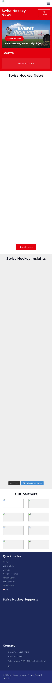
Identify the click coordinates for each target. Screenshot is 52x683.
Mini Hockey (9, 582)
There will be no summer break (24, 224)
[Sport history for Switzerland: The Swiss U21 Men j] (26, 305)
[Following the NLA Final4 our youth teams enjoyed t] (26, 439)
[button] (49, 3)
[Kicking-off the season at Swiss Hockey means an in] (26, 278)
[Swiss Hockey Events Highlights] (26, 93)
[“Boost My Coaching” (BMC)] (26, 150)
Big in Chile (8, 566)
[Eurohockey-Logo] (26, 629)
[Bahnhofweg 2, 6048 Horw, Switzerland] (5, 661)
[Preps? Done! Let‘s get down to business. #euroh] (26, 385)
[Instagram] (13, 666)
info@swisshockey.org (18, 652)
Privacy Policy (34, 675)
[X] (8, 666)
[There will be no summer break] (26, 207)
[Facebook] (4, 666)
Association (9, 115)
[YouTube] (17, 666)
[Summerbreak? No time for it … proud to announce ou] (26, 332)
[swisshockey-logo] (5, 3)
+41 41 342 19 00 (15, 656)
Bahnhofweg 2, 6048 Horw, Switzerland (27, 661)
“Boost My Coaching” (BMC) (22, 167)
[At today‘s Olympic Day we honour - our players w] (26, 412)
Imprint (6, 678)
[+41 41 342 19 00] (5, 656)
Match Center (9, 578)
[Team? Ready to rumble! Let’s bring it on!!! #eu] (26, 358)
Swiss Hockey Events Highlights (24, 43)
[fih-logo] (26, 611)
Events (6, 570)
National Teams (10, 574)
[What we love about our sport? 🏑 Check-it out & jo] (26, 466)
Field (5, 172)
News (5, 562)
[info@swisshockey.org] (5, 652)
